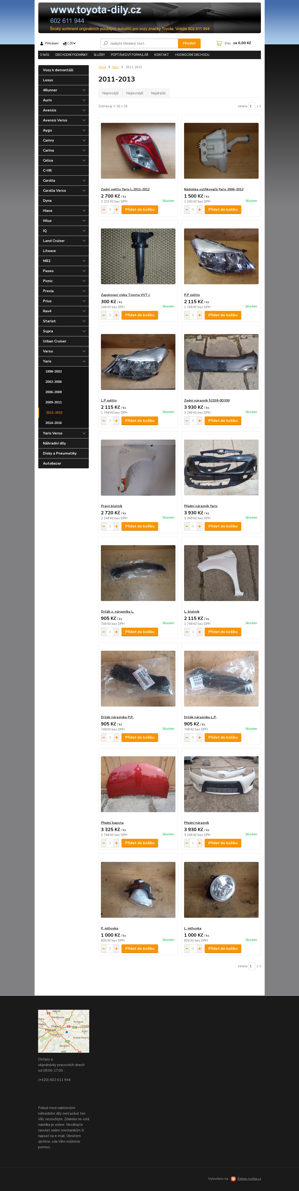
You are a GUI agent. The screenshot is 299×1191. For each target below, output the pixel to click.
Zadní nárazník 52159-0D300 (207, 400)
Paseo (48, 271)
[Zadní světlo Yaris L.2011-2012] (138, 151)
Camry (48, 140)
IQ (45, 230)
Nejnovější (110, 93)
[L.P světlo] (138, 362)
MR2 (46, 261)
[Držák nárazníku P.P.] (138, 679)
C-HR (47, 170)
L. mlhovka (192, 928)
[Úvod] (149, 18)
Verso (48, 351)
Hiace (47, 210)
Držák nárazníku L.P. (200, 717)
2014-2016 (53, 423)
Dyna (47, 200)
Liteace (49, 251)
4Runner (50, 90)
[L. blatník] (221, 573)
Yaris (47, 361)
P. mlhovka (109, 928)
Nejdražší (158, 93)
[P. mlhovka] (138, 890)
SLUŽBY (99, 55)
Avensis (49, 110)
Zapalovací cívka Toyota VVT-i (125, 295)
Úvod (102, 67)
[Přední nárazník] (221, 784)
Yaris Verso (52, 433)
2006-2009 (53, 392)
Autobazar (52, 463)
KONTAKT (161, 55)
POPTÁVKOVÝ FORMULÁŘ (129, 55)
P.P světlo (192, 295)
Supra (48, 331)
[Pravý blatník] (138, 467)
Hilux (47, 220)
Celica (48, 160)
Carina (48, 150)
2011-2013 (54, 412)
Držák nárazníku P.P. (117, 717)
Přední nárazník (196, 823)
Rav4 (47, 311)
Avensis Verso (55, 120)
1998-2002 (53, 371)
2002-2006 (53, 382)
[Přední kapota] (138, 784)
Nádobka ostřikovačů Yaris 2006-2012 (213, 189)
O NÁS (44, 55)
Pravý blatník (111, 506)
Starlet (49, 321)
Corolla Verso (54, 190)
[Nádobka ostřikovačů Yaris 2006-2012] (221, 151)
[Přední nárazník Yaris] (221, 467)
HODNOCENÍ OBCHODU (192, 55)
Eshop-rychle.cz (249, 1179)
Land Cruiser (54, 240)
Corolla (49, 180)
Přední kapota (112, 823)
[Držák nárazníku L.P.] (221, 679)
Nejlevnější (134, 93)
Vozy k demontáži (58, 70)
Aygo (47, 130)
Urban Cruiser (54, 341)
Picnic (48, 281)
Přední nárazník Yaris (200, 506)
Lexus (48, 80)
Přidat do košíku (139, 209)
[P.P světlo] (221, 256)
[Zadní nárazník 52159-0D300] (221, 362)
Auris (47, 100)
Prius (47, 301)
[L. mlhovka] (221, 890)
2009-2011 (53, 402)
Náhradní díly (54, 443)
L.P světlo (109, 400)
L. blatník (191, 611)
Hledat (189, 43)
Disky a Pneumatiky (60, 453)
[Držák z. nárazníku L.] (138, 573)
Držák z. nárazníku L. (117, 611)
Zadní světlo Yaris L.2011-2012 (125, 189)
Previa (48, 291)
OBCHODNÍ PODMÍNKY (71, 55)
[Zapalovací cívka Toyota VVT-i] (138, 256)
